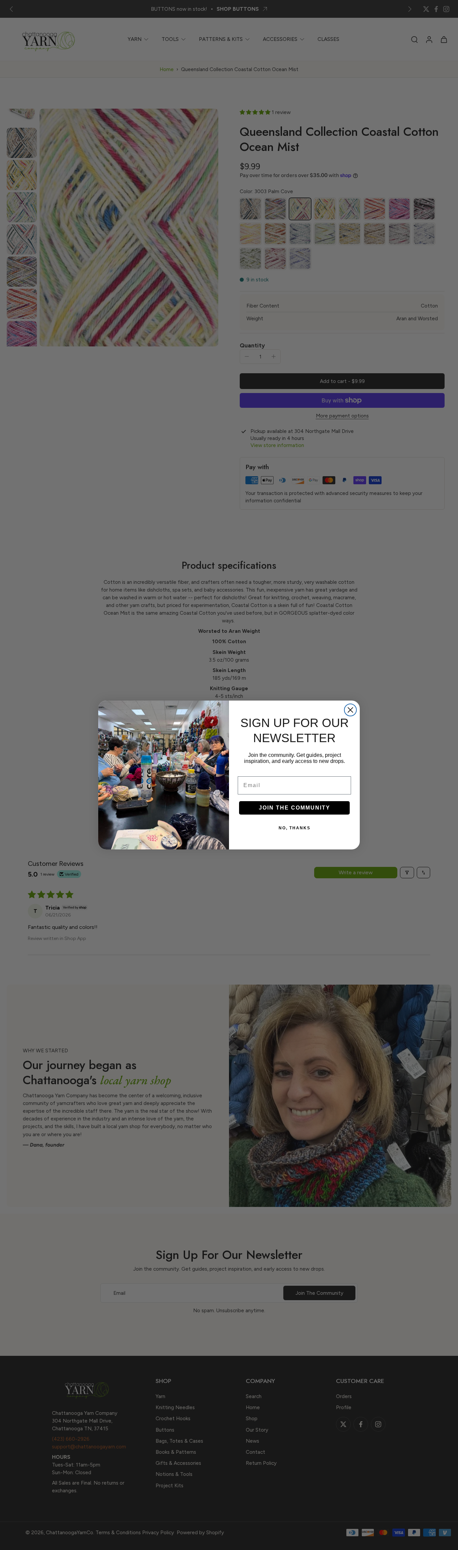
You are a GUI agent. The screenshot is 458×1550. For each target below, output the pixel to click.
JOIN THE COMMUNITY (294, 808)
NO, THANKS (294, 828)
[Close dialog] (350, 710)
